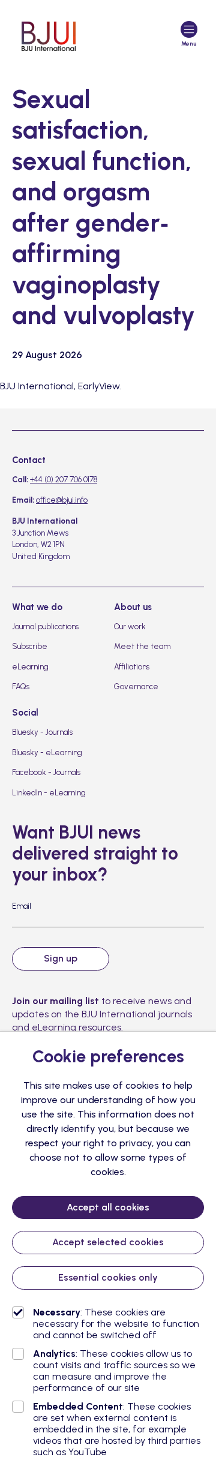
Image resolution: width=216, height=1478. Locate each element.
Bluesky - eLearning (47, 752)
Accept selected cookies (108, 1242)
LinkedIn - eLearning (49, 792)
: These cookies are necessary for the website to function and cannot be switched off (116, 1323)
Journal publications (45, 626)
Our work (130, 626)
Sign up (60, 958)
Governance (136, 686)
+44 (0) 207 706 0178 (63, 479)
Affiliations (131, 666)
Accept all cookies (108, 1207)
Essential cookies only (108, 1277)
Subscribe (29, 646)
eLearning (30, 666)
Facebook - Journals (46, 772)
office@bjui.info (62, 499)
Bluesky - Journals (42, 732)
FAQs (20, 686)
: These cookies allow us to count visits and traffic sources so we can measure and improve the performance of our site (114, 1370)
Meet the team (142, 646)
